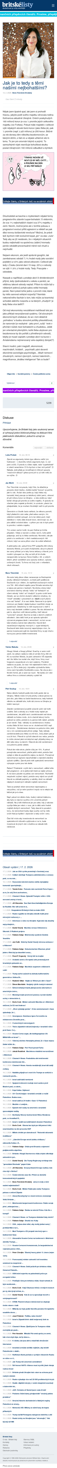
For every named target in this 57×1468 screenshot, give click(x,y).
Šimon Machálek (18, 984)
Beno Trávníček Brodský (22, 93)
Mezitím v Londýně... (20, 1104)
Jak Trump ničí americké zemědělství (27, 1361)
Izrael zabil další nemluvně (22, 1079)
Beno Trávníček (12, 573)
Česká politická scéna (41, 374)
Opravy (5, 1445)
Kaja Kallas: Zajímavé (21, 1090)
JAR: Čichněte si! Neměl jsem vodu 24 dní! (29, 1390)
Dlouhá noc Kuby (31, 1220)
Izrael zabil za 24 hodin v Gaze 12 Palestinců (29, 1100)
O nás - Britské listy (10, 1439)
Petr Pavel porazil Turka (34, 1047)
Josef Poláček (18, 1316)
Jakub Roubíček (18, 1051)
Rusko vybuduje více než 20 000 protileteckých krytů (33, 1379)
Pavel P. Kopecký (19, 956)
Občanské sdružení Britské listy (29, 1458)
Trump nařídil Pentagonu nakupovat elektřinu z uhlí (32, 1414)
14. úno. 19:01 (24, 688)
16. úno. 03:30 (21, 483)
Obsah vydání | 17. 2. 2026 (18, 867)
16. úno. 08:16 (24, 455)
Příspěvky (27, 1447)
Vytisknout (10, 383)
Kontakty (6, 1442)
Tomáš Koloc (17, 889)
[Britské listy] (28, 201)
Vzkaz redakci (29, 1442)
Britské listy (23, 6)
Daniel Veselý (17, 928)
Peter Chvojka (18, 1252)
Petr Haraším (17, 1333)
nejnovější (38, 447)
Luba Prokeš (11, 455)
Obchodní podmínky (10, 1450)
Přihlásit (7, 422)
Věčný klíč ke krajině (35, 956)
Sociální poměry (24, 374)
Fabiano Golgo (18, 935)
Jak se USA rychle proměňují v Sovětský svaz (30, 871)
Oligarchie (11, 374)
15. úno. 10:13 (26, 573)
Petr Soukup (11, 688)
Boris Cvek (16, 1002)
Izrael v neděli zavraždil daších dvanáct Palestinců (32, 1122)
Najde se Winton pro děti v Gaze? (38, 980)
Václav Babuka (12, 647)
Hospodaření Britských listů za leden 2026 (28, 910)
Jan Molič (10, 483)
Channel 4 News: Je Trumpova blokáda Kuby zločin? (33, 1217)
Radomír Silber (18, 980)
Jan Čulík (16, 942)
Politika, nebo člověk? (33, 1316)
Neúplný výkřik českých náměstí (39, 984)
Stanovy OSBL (29, 1439)
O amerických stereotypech (23, 1023)
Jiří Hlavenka (17, 903)
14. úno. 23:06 (26, 647)
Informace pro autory (31, 1445)
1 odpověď (13, 641)
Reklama (6, 1447)
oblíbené (49, 447)
